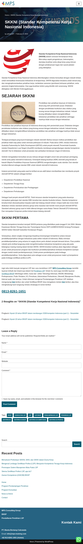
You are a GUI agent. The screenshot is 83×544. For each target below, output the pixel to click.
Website (5, 361)
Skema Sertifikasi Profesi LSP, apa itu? (16, 471)
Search (4, 440)
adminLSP (10, 34)
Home (7, 15)
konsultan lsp (20, 415)
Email (4, 352)
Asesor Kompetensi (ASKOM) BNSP (16, 475)
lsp (30, 415)
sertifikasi (7, 420)
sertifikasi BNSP (20, 420)
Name (4, 343)
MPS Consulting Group (11, 510)
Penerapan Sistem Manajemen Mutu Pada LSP (20, 467)
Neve (32, 542)
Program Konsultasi (9, 490)
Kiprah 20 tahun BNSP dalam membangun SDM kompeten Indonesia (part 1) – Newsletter (44, 313)
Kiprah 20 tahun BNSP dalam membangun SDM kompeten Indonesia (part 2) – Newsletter (44, 319)
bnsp (10, 415)
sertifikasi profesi (56, 420)
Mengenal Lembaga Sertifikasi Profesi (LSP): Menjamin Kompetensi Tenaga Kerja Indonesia (37, 464)
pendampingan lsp (51, 415)
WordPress (49, 542)
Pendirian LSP (39, 271)
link (63, 282)
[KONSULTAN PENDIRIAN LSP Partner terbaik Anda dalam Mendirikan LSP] (8, 4)
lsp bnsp (38, 415)
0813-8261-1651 (14, 291)
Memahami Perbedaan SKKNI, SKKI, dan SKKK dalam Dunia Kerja (27, 460)
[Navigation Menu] (78, 3)
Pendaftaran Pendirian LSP (13, 518)
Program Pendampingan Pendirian (15, 486)
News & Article (7, 494)
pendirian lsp (66, 415)
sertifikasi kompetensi (37, 420)
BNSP (4, 514)
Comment (6, 370)
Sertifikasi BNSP (8, 274)
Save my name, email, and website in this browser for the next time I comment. (33, 399)
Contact (5, 497)
